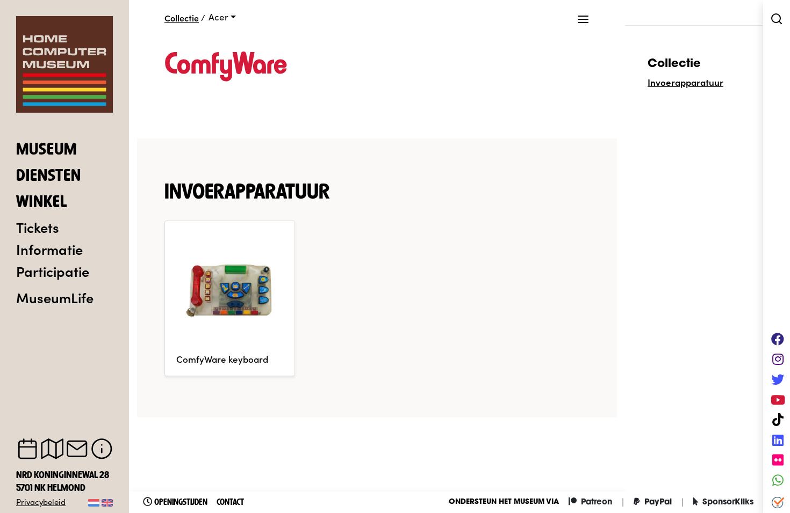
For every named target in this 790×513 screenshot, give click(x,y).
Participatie (52, 271)
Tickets (37, 227)
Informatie (49, 249)
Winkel (41, 203)
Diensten (48, 176)
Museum (46, 150)
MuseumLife (55, 297)
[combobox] (222, 17)
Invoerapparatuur (685, 82)
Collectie (181, 18)
